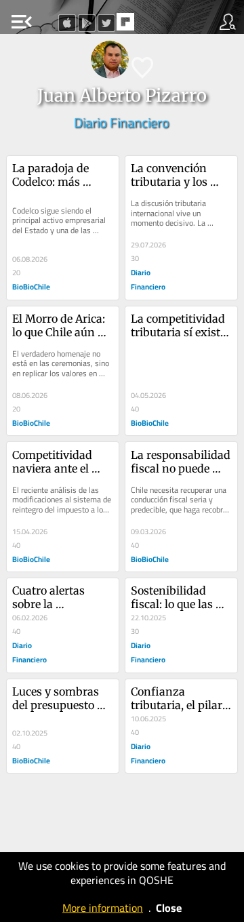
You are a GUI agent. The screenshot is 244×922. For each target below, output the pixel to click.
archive (154, 26)
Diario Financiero (121, 122)
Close (169, 908)
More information (102, 908)
